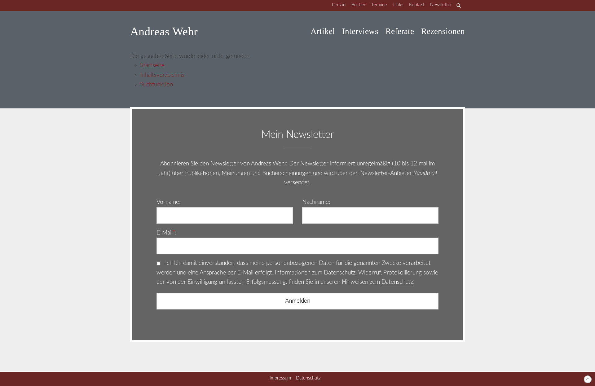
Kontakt (416, 4)
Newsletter (441, 4)
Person (339, 4)
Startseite (152, 65)
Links (398, 4)
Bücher (358, 4)
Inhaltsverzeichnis (162, 75)
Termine (379, 4)
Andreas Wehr (164, 31)
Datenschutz (397, 282)
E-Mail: (166, 233)
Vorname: (168, 202)
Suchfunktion (156, 85)
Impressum (280, 378)
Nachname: (316, 202)
